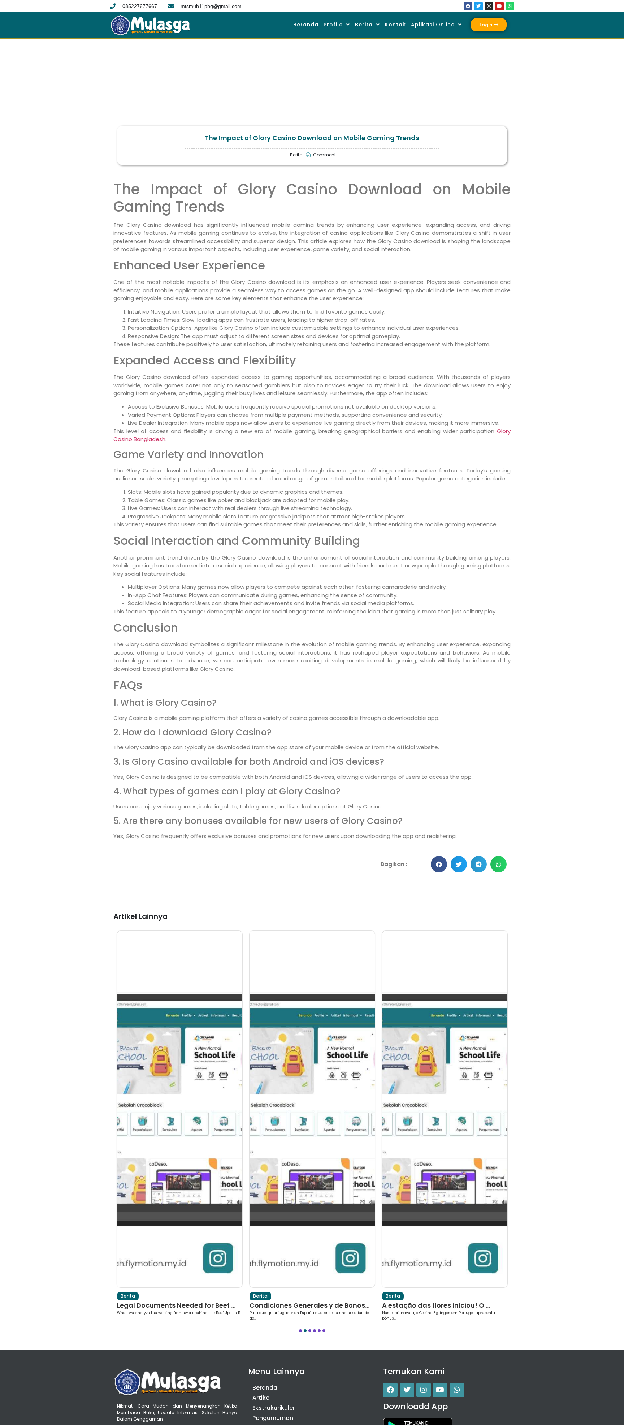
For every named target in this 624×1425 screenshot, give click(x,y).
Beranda (305, 24)
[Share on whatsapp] (498, 864)
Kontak (395, 24)
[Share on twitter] (459, 864)
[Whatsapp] (510, 6)
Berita (364, 24)
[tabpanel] (179, 1125)
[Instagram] (489, 6)
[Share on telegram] (479, 864)
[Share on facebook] (439, 864)
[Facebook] (468, 6)
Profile (333, 24)
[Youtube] (499, 6)
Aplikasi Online (433, 24)
